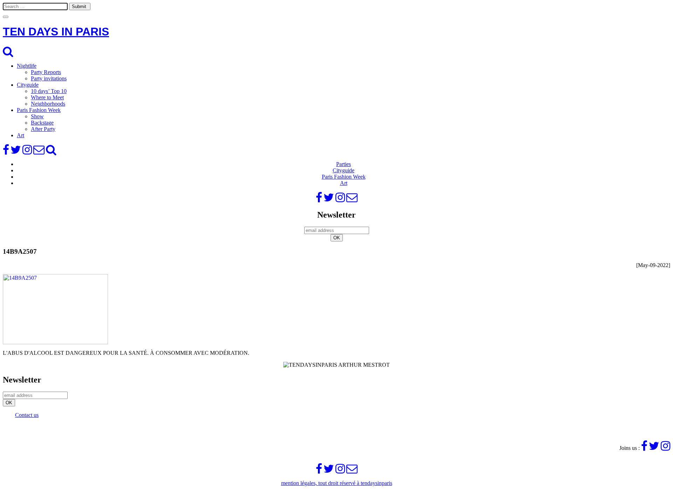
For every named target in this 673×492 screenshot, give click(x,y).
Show (37, 116)
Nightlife (26, 66)
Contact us (27, 415)
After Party (43, 129)
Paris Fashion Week (39, 110)
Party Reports (46, 72)
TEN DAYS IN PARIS (56, 31)
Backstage (42, 123)
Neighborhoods (48, 104)
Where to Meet (47, 97)
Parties (343, 164)
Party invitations (49, 78)
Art (20, 135)
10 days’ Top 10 (49, 91)
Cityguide (28, 85)
